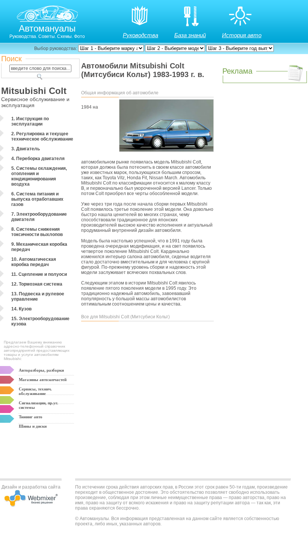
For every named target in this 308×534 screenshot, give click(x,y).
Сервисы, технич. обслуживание (35, 391)
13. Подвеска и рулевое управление (37, 296)
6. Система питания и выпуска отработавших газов (37, 199)
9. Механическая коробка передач (39, 247)
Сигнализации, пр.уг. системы (38, 405)
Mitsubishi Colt (33, 91)
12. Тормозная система (36, 284)
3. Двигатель (25, 148)
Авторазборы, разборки (41, 370)
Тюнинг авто (30, 416)
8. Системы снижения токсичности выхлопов (37, 232)
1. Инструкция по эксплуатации (30, 121)
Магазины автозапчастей (42, 379)
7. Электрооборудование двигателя (39, 217)
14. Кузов (21, 309)
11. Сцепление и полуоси (39, 274)
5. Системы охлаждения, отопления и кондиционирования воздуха (39, 176)
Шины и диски (33, 426)
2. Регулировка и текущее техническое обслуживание (42, 136)
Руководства (140, 35)
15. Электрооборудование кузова (40, 321)
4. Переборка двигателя (38, 158)
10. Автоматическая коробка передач (33, 262)
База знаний (190, 35)
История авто (241, 35)
